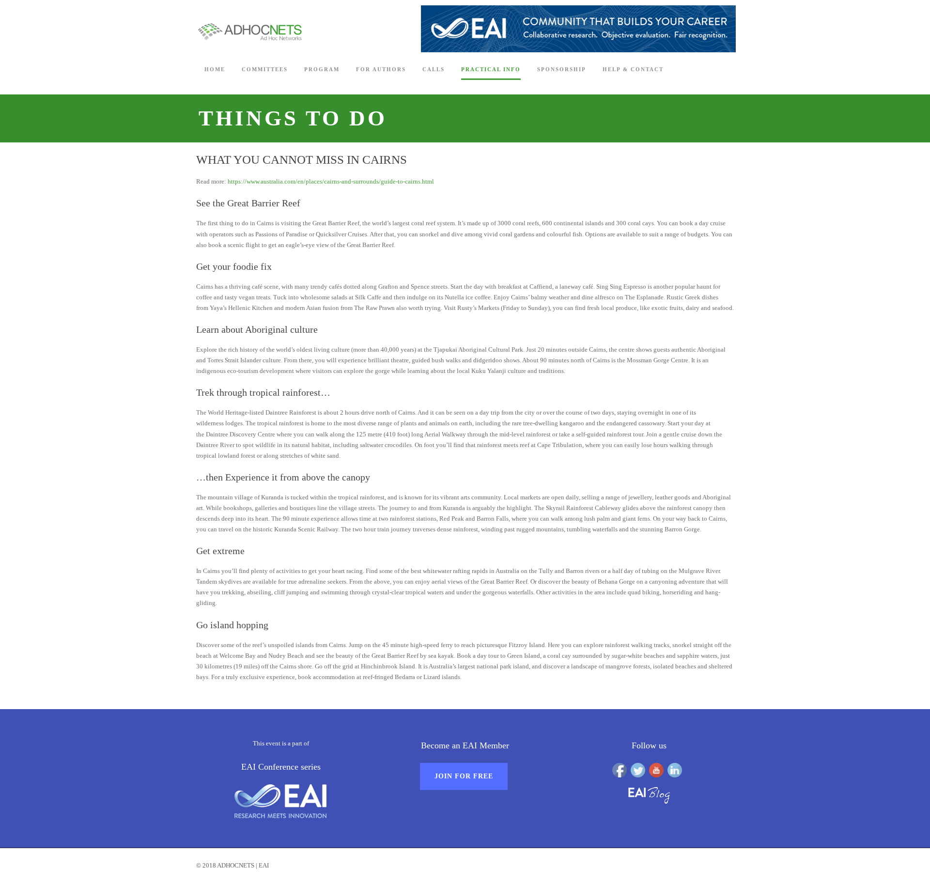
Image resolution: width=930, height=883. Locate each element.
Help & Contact (633, 69)
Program (322, 69)
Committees (265, 69)
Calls (433, 69)
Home (214, 69)
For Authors (381, 69)
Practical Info (491, 69)
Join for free (463, 776)
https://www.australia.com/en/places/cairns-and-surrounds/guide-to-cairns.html (331, 181)
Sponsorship (561, 69)
